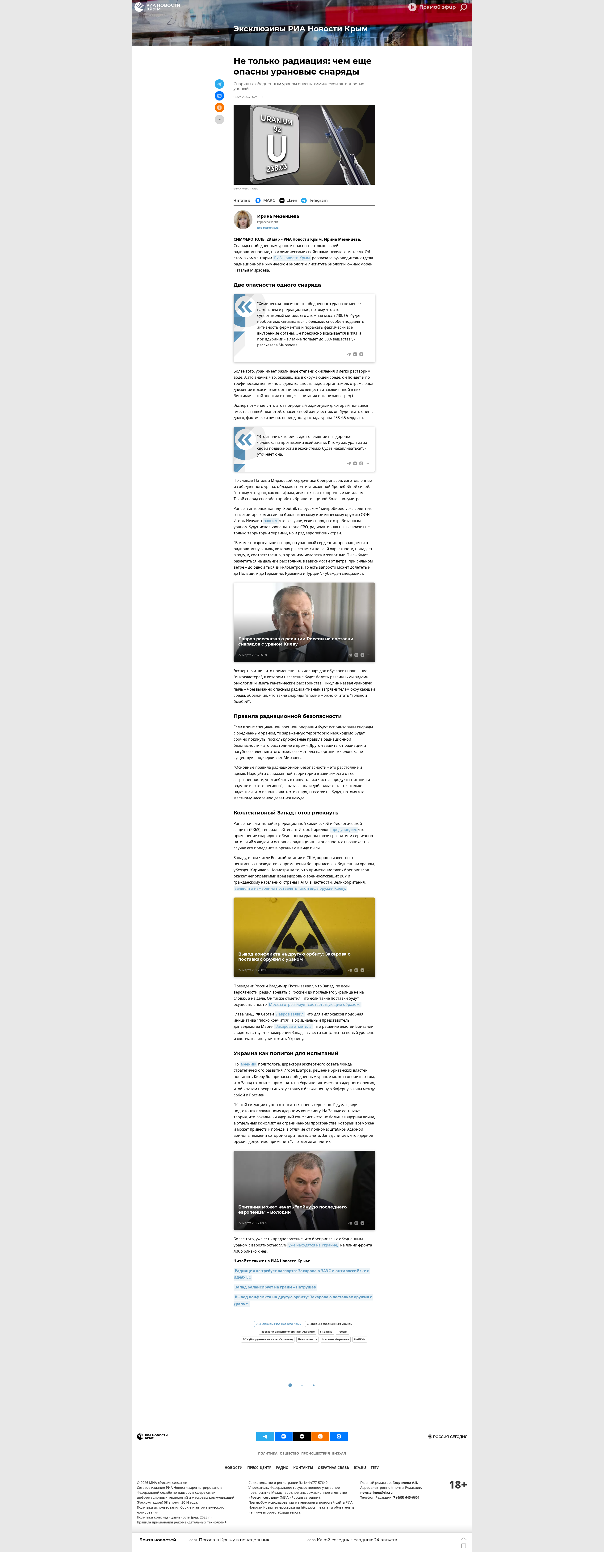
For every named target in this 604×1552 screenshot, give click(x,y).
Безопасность (307, 1339)
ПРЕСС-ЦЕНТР (259, 1468)
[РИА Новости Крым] (157, 7)
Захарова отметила (293, 1026)
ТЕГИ (375, 1468)
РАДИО (282, 1468)
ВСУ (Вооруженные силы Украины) (268, 1339)
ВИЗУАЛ (339, 1453)
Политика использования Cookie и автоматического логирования (180, 1510)
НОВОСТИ (234, 1468)
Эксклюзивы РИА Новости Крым (279, 1323)
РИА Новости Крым (292, 258)
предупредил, (344, 830)
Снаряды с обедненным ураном (329, 1323)
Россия (343, 1331)
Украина (326, 1331)
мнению (248, 1064)
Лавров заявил (289, 1014)
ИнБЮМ (359, 1339)
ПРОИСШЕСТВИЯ (315, 1453)
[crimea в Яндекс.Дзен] (302, 1436)
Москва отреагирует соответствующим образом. (314, 1004)
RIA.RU (360, 1468)
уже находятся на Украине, (313, 1245)
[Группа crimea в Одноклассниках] (320, 1436)
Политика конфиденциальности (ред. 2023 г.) (174, 1517)
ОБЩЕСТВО (289, 1453)
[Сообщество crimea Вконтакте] (284, 1436)
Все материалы (268, 227)
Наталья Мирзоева (335, 1339)
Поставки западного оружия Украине (288, 1331)
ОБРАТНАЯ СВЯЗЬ (333, 1468)
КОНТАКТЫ (303, 1468)
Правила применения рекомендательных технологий (181, 1522)
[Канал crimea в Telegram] (265, 1436)
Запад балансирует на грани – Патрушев (275, 1287)
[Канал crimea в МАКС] (339, 1436)
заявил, (271, 521)
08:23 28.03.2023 (245, 97)
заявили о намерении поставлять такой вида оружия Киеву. (290, 888)
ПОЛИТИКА (267, 1453)
